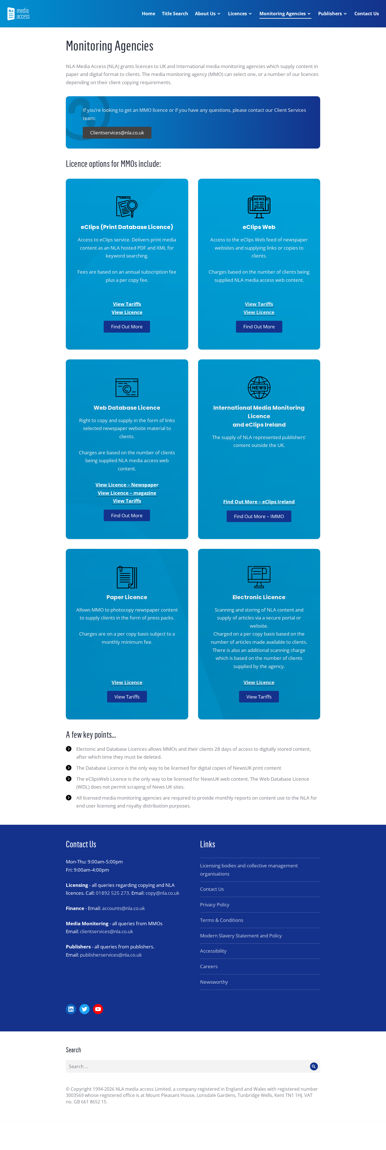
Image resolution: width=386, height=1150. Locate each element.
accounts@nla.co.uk (123, 908)
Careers (209, 966)
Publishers (330, 13)
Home (148, 13)
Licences (237, 13)
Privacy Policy (214, 904)
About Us (205, 13)
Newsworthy (214, 982)
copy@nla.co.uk (162, 893)
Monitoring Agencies (282, 13)
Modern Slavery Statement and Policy (241, 935)
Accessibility (213, 951)
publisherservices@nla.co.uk (111, 955)
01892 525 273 (112, 893)
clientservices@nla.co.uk (106, 931)
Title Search (175, 13)
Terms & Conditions (221, 920)
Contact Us (366, 13)
